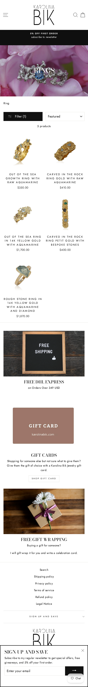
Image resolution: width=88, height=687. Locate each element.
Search (44, 570)
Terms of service (44, 590)
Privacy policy (44, 583)
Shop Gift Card (44, 478)
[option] (44, 35)
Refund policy (44, 597)
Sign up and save (44, 616)
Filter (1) (20, 116)
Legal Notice (44, 604)
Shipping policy (44, 576)
